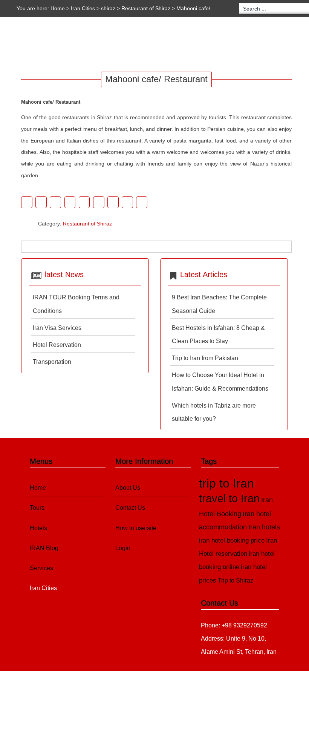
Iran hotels (264, 527)
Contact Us (130, 507)
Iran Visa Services (57, 328)
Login (122, 548)
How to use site (135, 528)
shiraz (108, 8)
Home (57, 8)
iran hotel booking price (232, 540)
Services (164, 45)
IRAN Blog (122, 45)
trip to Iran (226, 483)
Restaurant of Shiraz (145, 8)
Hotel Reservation (57, 345)
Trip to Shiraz (235, 580)
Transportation (52, 362)
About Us (127, 488)
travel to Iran (229, 498)
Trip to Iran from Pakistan (205, 358)
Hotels (83, 45)
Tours (48, 45)
